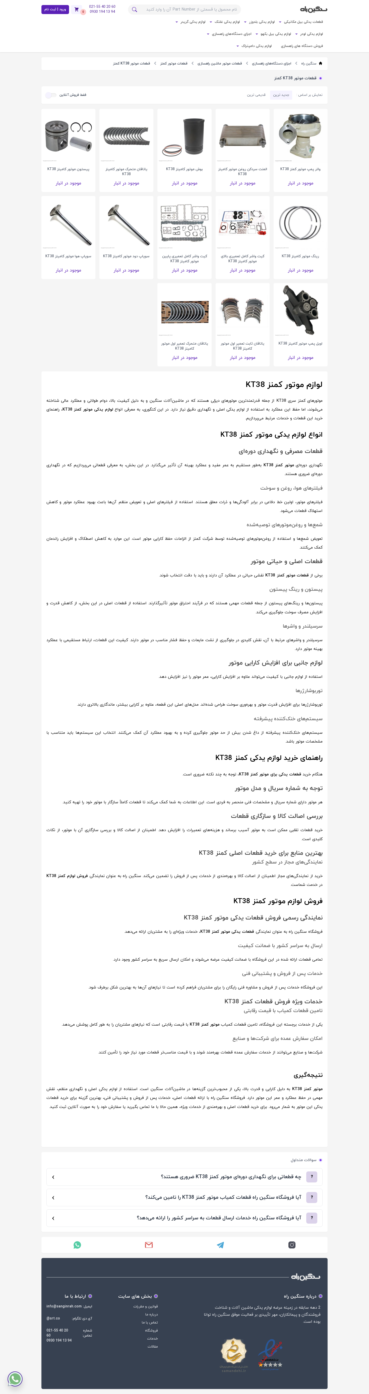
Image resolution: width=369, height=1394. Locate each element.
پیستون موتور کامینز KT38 (68, 169)
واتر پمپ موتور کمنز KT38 (300, 169)
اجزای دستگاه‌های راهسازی (232, 34)
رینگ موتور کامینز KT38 (300, 256)
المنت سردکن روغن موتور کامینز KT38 (242, 172)
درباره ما (151, 1314)
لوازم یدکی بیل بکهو (276, 34)
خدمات (152, 1338)
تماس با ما (150, 1322)
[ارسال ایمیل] (148, 1245)
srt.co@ (53, 1318)
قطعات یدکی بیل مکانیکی (303, 22)
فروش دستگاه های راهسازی (302, 46)
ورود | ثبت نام (55, 9)
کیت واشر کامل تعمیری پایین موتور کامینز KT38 (184, 259)
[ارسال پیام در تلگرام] (220, 1245)
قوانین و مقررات (145, 1306)
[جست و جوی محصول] (134, 9)
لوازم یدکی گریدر (193, 22)
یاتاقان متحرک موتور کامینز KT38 (126, 172)
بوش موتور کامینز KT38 (184, 169)
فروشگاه (151, 1330)
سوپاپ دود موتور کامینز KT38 (126, 256)
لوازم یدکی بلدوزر (262, 22)
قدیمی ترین (256, 95)
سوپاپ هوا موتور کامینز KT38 (68, 256)
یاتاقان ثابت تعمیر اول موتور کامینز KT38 (242, 346)
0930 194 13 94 (59, 1340)
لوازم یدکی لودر (311, 34)
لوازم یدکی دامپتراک (256, 46)
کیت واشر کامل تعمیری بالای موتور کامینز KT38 (242, 259)
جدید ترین (281, 95)
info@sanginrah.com (64, 1306)
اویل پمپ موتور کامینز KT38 (300, 343)
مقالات (153, 1346)
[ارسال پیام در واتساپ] (77, 1245)
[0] (76, 9)
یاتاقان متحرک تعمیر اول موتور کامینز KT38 (184, 346)
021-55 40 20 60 (57, 1333)
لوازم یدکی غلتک (227, 22)
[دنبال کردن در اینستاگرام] (292, 1245)
